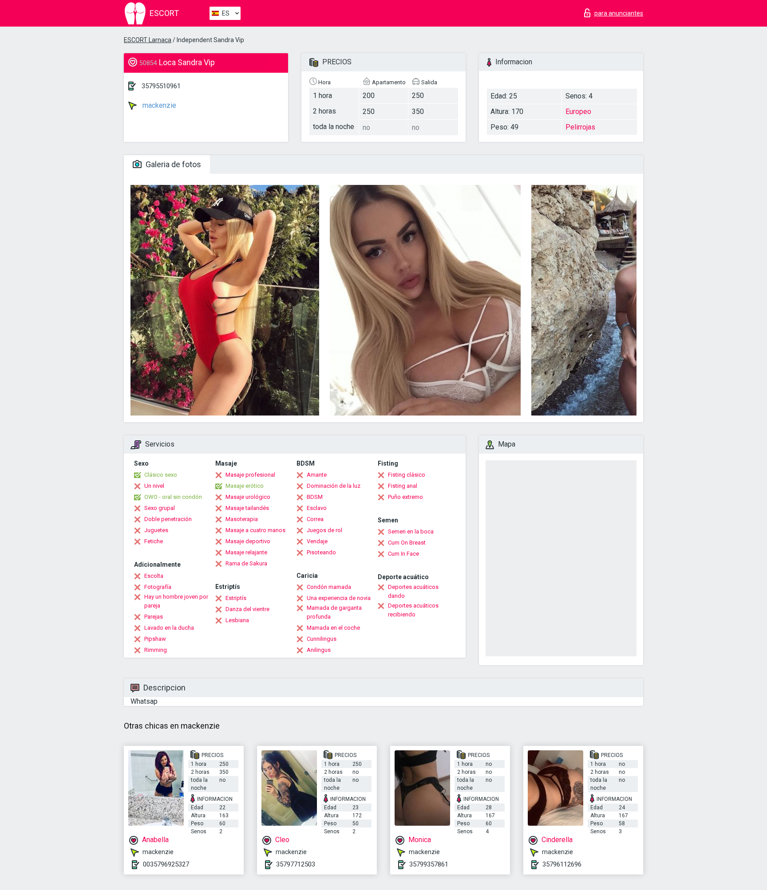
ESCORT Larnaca (147, 39)
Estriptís (235, 598)
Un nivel (154, 485)
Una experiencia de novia (339, 598)
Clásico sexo (160, 474)
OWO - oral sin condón (173, 497)
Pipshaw (155, 638)
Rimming (155, 650)
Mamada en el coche (333, 627)
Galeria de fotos (172, 164)
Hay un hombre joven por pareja (176, 601)
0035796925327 (166, 864)
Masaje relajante (246, 552)
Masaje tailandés (247, 508)
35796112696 (561, 864)
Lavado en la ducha (169, 627)
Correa (315, 519)
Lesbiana (237, 620)
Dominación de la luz (333, 485)
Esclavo (317, 508)
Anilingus (319, 650)
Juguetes (156, 530)
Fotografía (157, 587)
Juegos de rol (324, 530)
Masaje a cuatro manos (255, 530)
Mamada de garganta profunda (334, 612)
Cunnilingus (321, 638)
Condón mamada (329, 587)
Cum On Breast (407, 542)
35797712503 (295, 864)
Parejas (153, 616)
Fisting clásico (406, 474)
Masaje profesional (250, 474)
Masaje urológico (247, 497)
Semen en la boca (411, 531)
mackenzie (158, 105)
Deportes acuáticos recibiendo (413, 610)
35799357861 (428, 864)
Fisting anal (402, 485)
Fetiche (153, 541)
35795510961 (161, 86)
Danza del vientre (247, 609)
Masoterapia (241, 519)
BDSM (315, 497)
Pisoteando (321, 552)
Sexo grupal (159, 508)
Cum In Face (403, 553)
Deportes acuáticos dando (413, 591)
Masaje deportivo (247, 541)
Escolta (153, 575)
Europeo (578, 111)
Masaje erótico (244, 485)
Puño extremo (405, 497)
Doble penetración (168, 519)
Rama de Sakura (246, 563)
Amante (317, 474)
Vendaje (317, 541)
